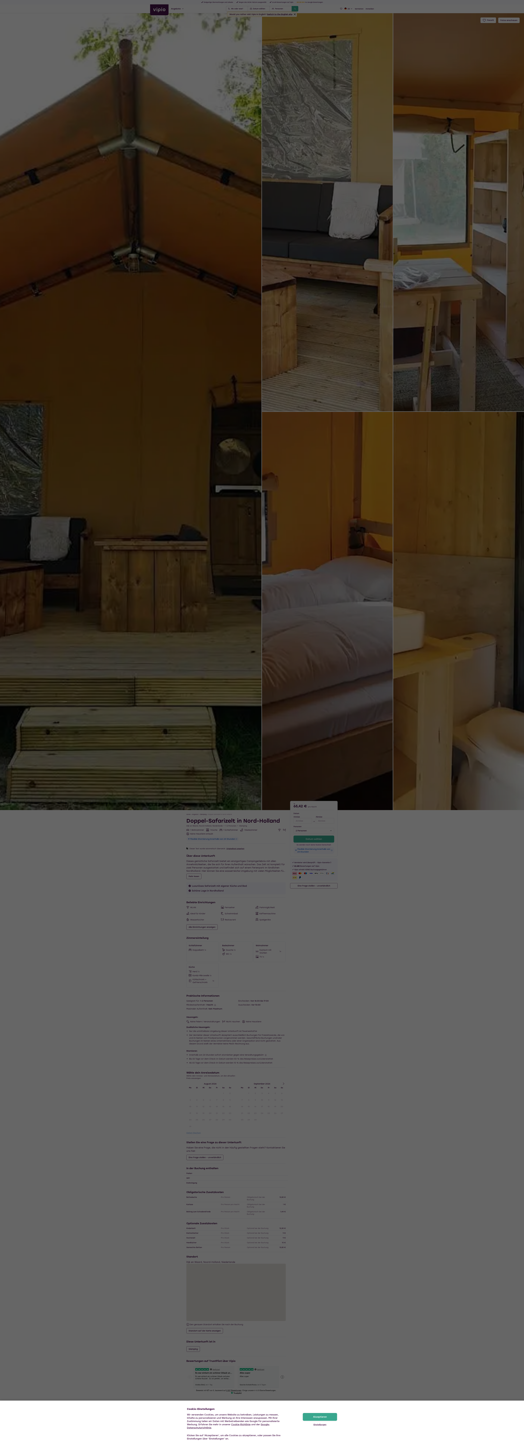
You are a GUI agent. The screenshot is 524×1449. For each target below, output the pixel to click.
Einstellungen (319, 1424)
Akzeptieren (320, 1416)
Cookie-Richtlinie (241, 1424)
